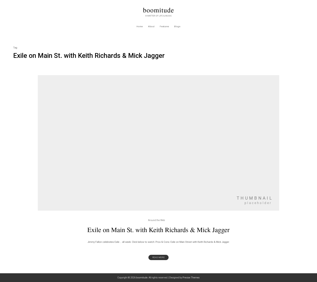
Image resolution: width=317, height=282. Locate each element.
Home (140, 26)
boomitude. (142, 277)
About (151, 26)
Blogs (177, 26)
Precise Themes (191, 277)
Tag (15, 47)
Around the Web (156, 220)
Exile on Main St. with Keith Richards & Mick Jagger (158, 229)
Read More (158, 257)
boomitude (158, 10)
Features (164, 26)
